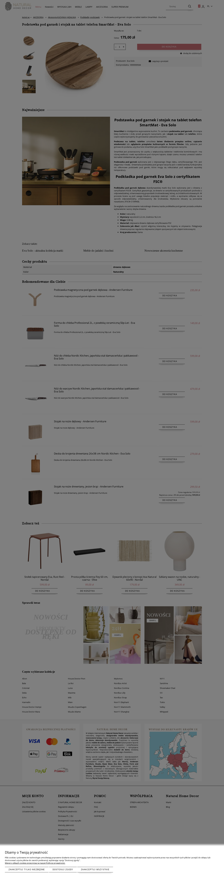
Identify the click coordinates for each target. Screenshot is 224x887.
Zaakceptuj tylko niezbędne (27, 869)
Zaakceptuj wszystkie (95, 869)
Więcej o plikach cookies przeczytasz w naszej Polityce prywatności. (35, 863)
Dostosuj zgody (63, 869)
